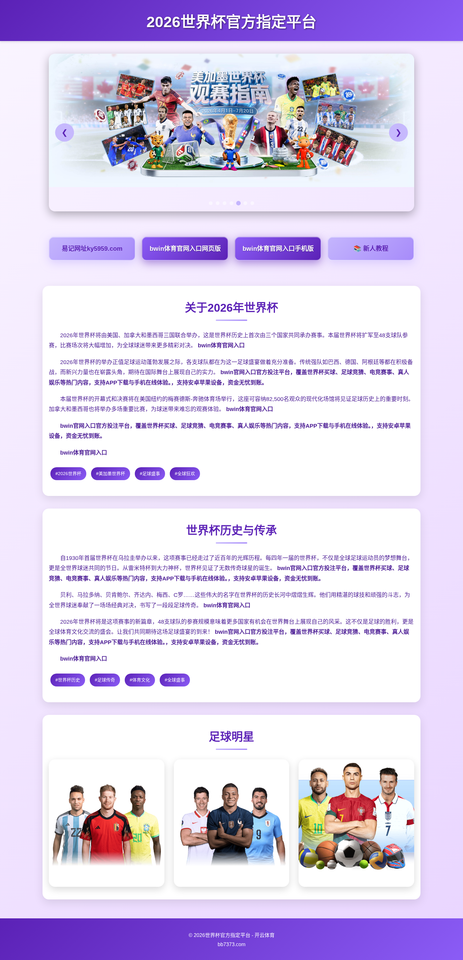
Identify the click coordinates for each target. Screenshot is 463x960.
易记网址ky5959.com (92, 248)
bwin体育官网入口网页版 (185, 248)
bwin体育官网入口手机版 (278, 248)
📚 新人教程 (370, 248)
